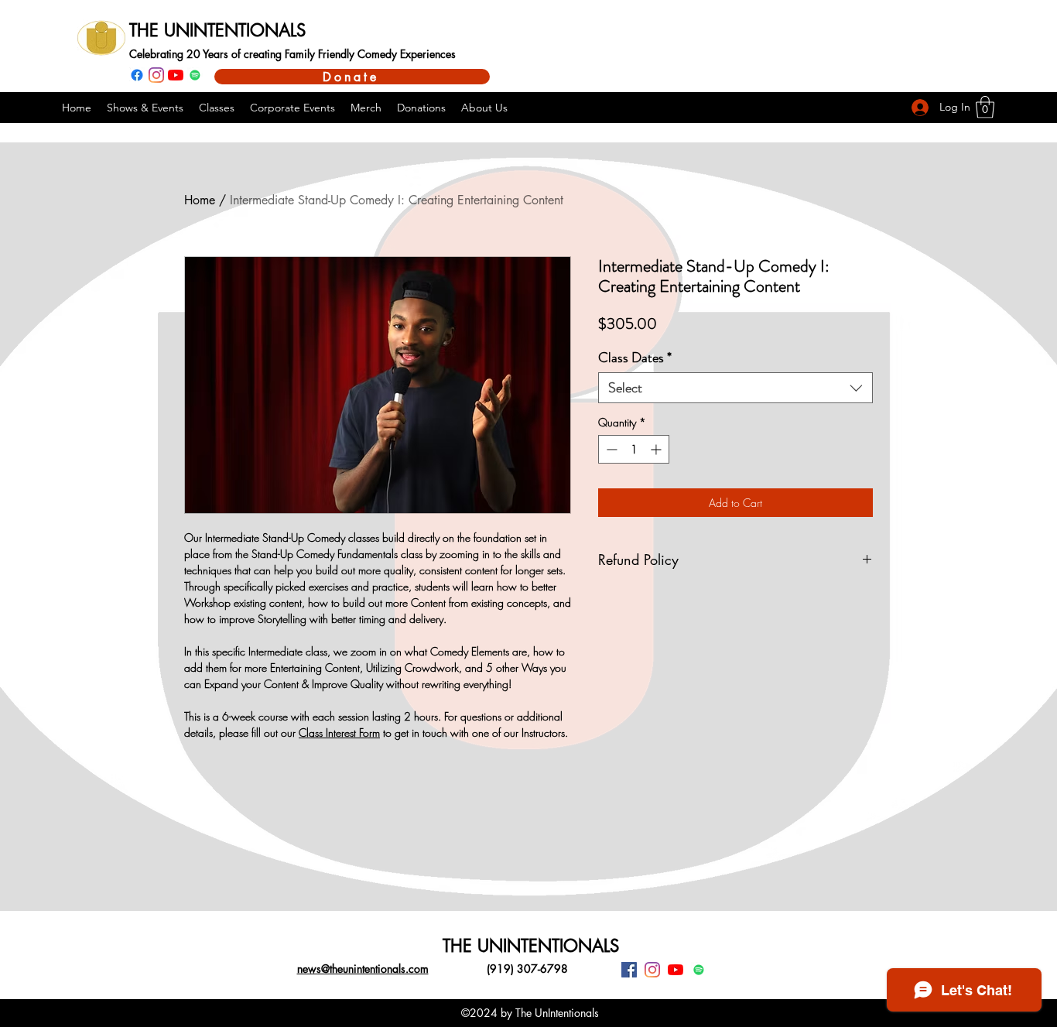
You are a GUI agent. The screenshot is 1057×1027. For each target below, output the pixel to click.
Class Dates (635, 357)
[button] (985, 107)
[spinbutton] (634, 449)
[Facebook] (137, 75)
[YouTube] (175, 75)
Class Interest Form (339, 732)
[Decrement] (610, 449)
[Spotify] (195, 75)
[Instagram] (156, 75)
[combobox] (735, 387)
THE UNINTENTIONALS (217, 30)
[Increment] (657, 449)
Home (199, 200)
